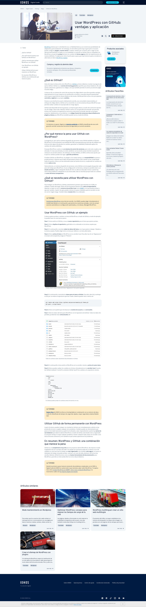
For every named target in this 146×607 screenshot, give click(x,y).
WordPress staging (61, 58)
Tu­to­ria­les (82, 15)
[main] (73, 262)
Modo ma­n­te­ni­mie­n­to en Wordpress (36, 510)
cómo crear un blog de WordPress (80, 470)
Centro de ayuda (89, 583)
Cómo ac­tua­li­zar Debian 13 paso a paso (115, 149)
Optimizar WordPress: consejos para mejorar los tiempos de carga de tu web (72, 512)
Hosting (37, 8)
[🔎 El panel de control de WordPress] (73, 263)
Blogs (42, 8)
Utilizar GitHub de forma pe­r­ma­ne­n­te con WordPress (30, 71)
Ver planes (111, 59)
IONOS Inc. (28, 598)
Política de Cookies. (77, 604)
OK (122, 604)
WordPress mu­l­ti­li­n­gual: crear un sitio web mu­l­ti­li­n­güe (108, 511)
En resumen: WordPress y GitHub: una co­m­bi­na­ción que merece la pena (30, 77)
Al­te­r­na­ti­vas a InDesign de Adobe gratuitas (113, 166)
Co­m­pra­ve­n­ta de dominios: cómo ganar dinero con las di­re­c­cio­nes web (115, 98)
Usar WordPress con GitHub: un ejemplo (30, 66)
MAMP (82, 188)
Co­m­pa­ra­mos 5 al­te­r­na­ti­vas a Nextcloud (114, 115)
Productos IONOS (112, 2)
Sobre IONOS (67, 583)
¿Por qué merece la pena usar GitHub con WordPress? (30, 56)
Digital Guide (29, 8)
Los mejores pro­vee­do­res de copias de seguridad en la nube (114, 132)
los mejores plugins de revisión (69, 472)
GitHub (75, 84)
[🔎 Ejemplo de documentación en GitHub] (73, 338)
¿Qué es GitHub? (26, 52)
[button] (115, 77)
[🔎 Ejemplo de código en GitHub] (73, 387)
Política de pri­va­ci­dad (118, 583)
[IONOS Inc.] (33, 582)
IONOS (22, 8)
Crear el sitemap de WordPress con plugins (36, 554)
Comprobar (94, 70)
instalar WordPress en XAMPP (61, 470)
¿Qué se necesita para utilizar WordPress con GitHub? (30, 61)
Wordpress (90, 15)
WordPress (47, 47)
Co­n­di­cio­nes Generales (103, 583)
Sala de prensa (78, 583)
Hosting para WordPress (53, 201)
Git (76, 15)
